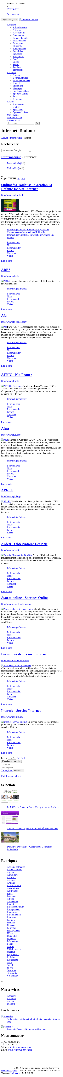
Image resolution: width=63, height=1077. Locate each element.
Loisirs (10, 944)
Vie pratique (12, 975)
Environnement (14, 914)
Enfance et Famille (15, 906)
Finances (11, 925)
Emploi (10, 904)
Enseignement (19, 40)
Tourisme (17, 67)
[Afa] (4, 327)
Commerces (18, 35)
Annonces (11, 72)
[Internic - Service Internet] (14, 722)
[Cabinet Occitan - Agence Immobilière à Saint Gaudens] (10, 823)
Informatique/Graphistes (18, 235)
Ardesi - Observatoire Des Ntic (24, 544)
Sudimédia (15, 1073)
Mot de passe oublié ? (11, 776)
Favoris (10, 250)
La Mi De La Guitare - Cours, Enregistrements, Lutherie (33, 807)
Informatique (16, 137)
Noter (9, 245)
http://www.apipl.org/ (11, 496)
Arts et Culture (14, 885)
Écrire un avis (13, 242)
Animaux (17, 75)
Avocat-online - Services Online (24, 598)
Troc (15, 96)
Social (16, 62)
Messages (17, 88)
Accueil (4, 137)
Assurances (12, 891)
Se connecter (13, 14)
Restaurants (18, 56)
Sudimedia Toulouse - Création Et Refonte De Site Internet (26, 187)
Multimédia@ (13, 168)
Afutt (5, 428)
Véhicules (17, 99)
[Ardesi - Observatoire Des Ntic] (16, 555)
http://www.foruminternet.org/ (15, 660)
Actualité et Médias (16, 867)
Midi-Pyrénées (14, 949)
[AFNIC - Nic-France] (12, 386)
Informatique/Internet (17, 229)
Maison (10, 946)
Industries (17, 54)
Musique (11, 952)
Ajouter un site (14, 120)
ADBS (5, 270)
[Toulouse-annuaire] (28, 19)
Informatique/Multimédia (33, 232)
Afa (4, 315)
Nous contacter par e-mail (20, 1050)
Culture (16, 107)
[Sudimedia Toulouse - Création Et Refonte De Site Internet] (10, 211)
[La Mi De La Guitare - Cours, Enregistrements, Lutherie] (10, 802)
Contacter (11, 253)
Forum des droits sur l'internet (24, 654)
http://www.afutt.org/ (11, 434)
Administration (20, 27)
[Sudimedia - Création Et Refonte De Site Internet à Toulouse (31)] (7, 1016)
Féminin (11, 920)
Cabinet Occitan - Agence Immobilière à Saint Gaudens (32, 828)
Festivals (11, 922)
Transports (18, 70)
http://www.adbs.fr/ (10, 276)
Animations (18, 104)
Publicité (11, 1004)
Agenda (10, 101)
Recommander (14, 248)
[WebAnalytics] (7, 1068)
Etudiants (17, 46)
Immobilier (18, 51)
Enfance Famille (20, 38)
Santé (15, 59)
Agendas (11, 872)
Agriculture (12, 875)
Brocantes (11, 896)
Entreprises (18, 43)
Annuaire (11, 24)
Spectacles (18, 109)
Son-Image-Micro (21, 91)
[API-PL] (6, 501)
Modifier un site (14, 117)
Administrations (14, 869)
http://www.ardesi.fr (10, 550)
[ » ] (23, 178)
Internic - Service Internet (21, 710)
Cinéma (10, 898)
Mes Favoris (12, 115)
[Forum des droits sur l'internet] (16, 665)
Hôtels (10, 933)
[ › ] (18, 178)
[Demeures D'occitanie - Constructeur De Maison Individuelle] (10, 841)
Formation (12, 928)
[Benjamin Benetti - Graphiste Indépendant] (7, 1026)
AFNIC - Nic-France (16, 375)
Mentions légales (9, 1070)
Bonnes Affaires (20, 77)
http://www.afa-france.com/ (14, 322)
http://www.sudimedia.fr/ (12, 195)
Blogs (9, 893)
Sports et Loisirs (20, 93)
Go (37, 123)
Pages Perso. (13, 954)
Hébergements (19, 48)
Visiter (10, 256)
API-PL (7, 490)
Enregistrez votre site (11, 761)
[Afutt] (4, 439)
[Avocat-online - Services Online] (17, 609)
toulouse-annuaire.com (21, 1047)
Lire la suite (6, 261)
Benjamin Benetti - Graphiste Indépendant (26, 1029)
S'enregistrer (12, 9)
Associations (19, 32)
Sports (16, 64)
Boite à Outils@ (14, 163)
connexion (18, 770)
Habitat (16, 83)
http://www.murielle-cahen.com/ (16, 604)
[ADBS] (5, 281)
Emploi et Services (21, 80)
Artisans (17, 30)
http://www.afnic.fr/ (10, 381)
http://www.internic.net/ (12, 717)
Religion (11, 957)
